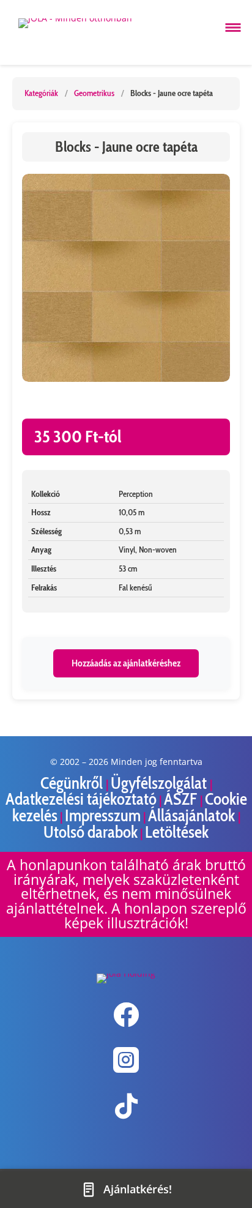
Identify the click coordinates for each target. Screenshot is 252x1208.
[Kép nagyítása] (126, 278)
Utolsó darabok (90, 832)
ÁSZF (182, 799)
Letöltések (177, 832)
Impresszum (103, 815)
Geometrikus (94, 93)
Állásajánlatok (193, 815)
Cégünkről (73, 783)
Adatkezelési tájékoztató (81, 799)
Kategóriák (41, 93)
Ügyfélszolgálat (160, 783)
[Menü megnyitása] (233, 27)
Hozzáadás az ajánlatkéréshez (126, 663)
